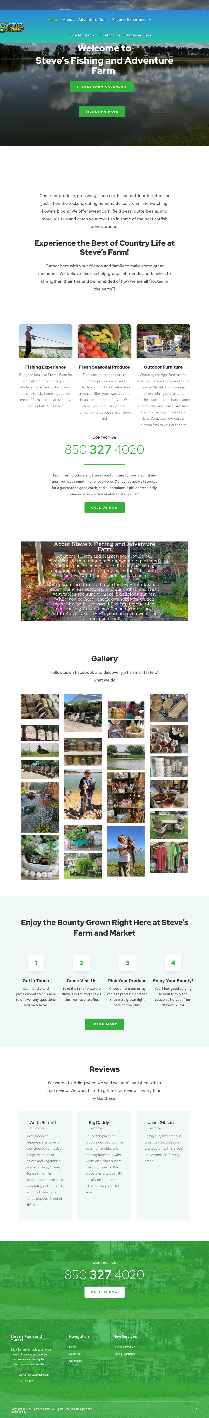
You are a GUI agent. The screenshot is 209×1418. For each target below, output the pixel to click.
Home (53, 19)
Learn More (104, 1024)
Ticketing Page (102, 111)
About (68, 19)
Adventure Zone (93, 19)
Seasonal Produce (124, 1347)
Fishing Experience (130, 19)
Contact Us (110, 35)
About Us (74, 1354)
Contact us (75, 1361)
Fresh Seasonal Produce (104, 367)
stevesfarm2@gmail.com (34, 1375)
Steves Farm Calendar (102, 87)
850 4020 (104, 449)
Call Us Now (104, 507)
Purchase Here (138, 35)
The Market (80, 35)
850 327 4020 (26, 1381)
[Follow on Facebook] (196, 1409)
